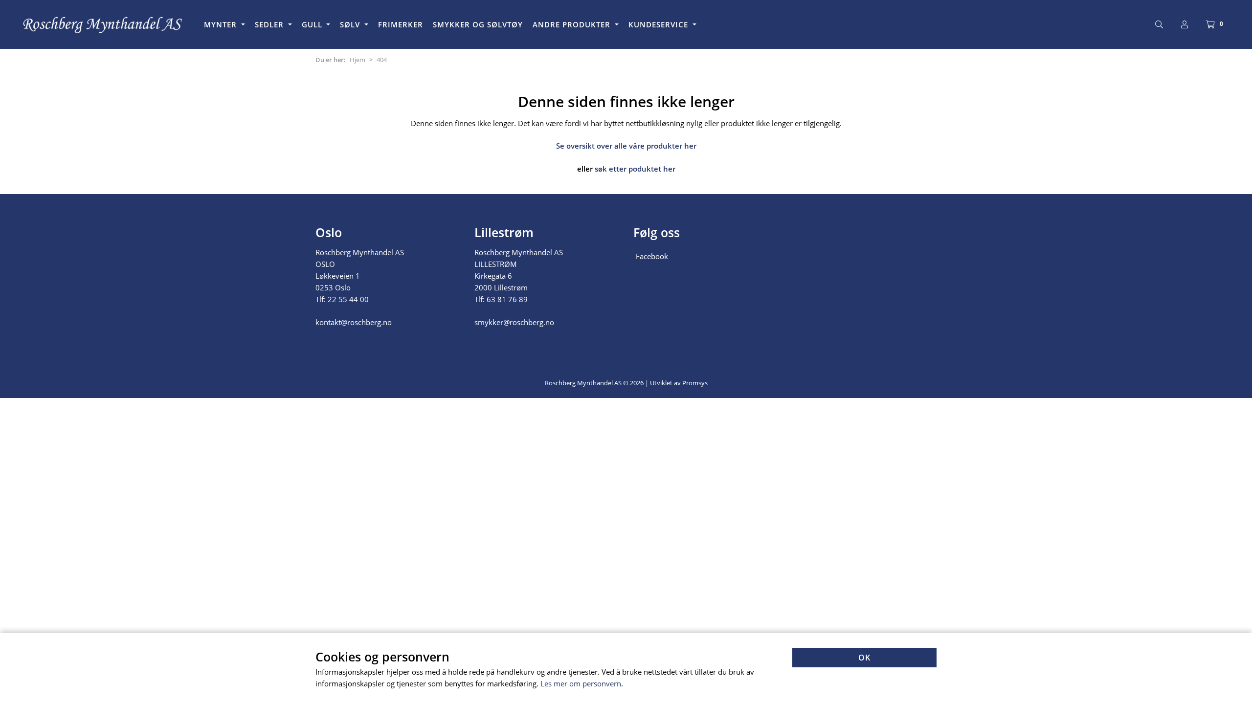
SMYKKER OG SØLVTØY (478, 24)
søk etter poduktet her (635, 169)
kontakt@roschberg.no (353, 322)
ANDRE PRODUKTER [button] (573, 24)
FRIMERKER (400, 24)
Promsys (695, 382)
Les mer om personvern (580, 683)
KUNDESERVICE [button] (659, 24)
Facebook (652, 256)
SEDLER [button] (270, 24)
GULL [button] (313, 24)
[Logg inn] (1184, 24)
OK (864, 657)
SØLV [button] (351, 24)
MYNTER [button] (221, 24)
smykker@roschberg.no (514, 322)
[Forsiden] (103, 24)
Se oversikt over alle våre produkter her (626, 146)
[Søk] (1159, 24)
